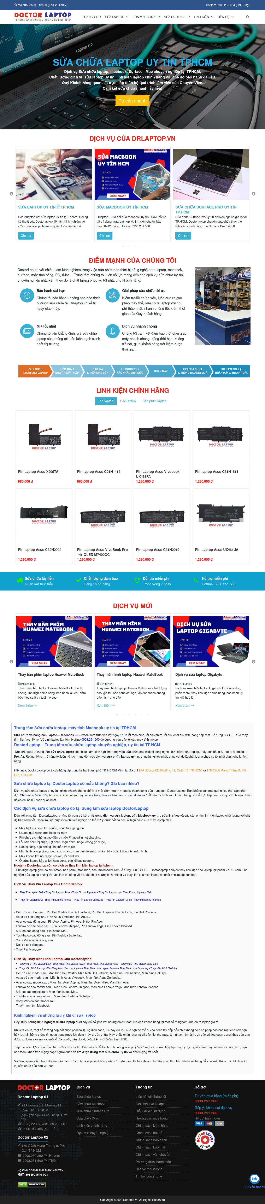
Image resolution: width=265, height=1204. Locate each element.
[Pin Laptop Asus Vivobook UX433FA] (162, 438)
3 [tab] (136, 246)
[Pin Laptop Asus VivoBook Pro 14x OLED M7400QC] (103, 516)
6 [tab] (148, 714)
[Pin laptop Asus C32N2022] (44, 516)
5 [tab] (142, 714)
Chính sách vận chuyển (153, 1154)
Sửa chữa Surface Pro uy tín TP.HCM (205, 209)
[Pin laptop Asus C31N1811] (221, 438)
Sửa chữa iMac (88, 1118)
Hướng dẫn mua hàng (152, 1118)
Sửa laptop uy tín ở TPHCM (46, 207)
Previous (11, 194)
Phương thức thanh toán (153, 1161)
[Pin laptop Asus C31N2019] (162, 516)
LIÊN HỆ (223, 16)
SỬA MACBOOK (144, 16)
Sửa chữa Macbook (91, 1103)
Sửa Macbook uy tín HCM (122, 207)
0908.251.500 (206, 1101)
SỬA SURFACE (175, 16)
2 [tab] (129, 246)
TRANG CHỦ (91, 16)
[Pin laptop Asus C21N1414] (103, 438)
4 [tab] (142, 246)
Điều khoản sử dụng (150, 1111)
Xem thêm (26, 705)
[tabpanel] (53, 194)
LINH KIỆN (201, 16)
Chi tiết (26, 235)
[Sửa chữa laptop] (42, 16)
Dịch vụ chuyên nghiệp (93, 1132)
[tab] (106, 401)
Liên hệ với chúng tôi (151, 1096)
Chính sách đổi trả (149, 1132)
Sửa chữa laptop (89, 1096)
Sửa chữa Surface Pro (93, 1111)
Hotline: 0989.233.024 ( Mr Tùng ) (228, 5)
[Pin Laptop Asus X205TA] (44, 438)
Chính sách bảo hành (151, 1140)
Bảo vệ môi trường (149, 1169)
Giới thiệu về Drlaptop (151, 1103)
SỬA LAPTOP (114, 16)
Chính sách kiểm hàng (152, 1125)
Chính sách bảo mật (150, 1147)
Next (254, 194)
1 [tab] (123, 246)
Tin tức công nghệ (149, 1176)
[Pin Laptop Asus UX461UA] (221, 516)
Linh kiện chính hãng (92, 1125)
